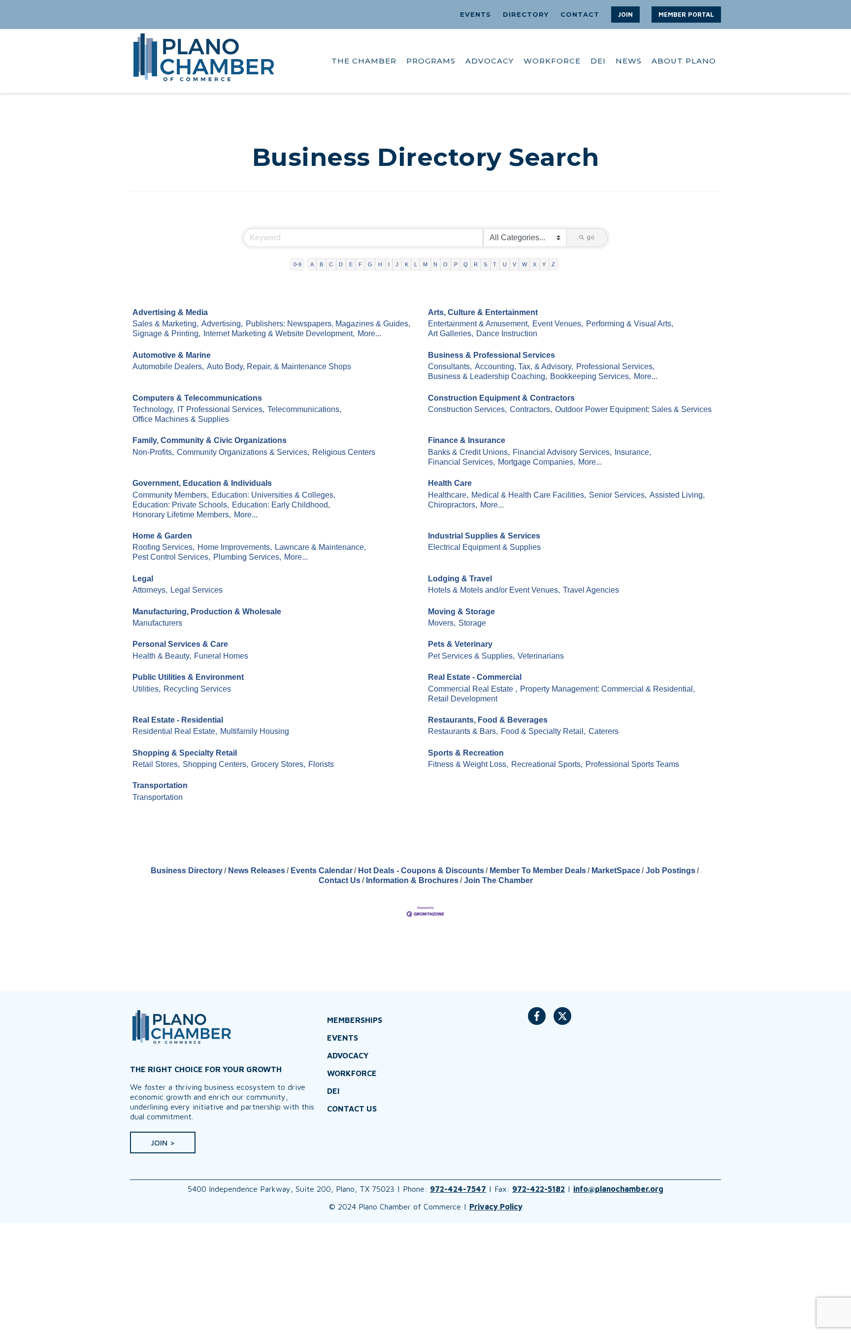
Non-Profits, (153, 452)
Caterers (604, 731)
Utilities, (146, 689)
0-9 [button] (297, 264)
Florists (321, 764)
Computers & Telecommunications (197, 398)
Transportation (160, 785)
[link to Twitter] (562, 1020)
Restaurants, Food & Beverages (488, 720)
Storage (472, 623)
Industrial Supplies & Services (484, 536)
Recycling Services (197, 689)
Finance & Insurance (466, 440)
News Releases (256, 870)
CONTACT (579, 14)
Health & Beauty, (161, 656)
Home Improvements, (234, 547)
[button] (625, 14)
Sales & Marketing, (165, 323)
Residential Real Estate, (174, 731)
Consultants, (450, 366)
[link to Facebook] (537, 1020)
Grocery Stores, (278, 764)
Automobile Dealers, (168, 366)
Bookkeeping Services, (590, 376)
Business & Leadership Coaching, (487, 376)
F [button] (360, 264)
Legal (142, 578)
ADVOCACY (489, 60)
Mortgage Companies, (536, 462)
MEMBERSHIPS (354, 1020)
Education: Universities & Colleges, (273, 495)
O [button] (445, 264)
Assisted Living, (677, 495)
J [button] (396, 264)
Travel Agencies (591, 590)
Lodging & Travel (460, 578)
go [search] (591, 237)
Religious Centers (343, 452)
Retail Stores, (156, 764)
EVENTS (475, 14)
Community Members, (170, 495)
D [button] (341, 264)
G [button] (370, 264)
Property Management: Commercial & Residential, (607, 689)
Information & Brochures (412, 880)
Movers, (442, 623)
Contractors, (531, 409)
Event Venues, (557, 323)
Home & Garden (162, 536)
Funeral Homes (221, 656)
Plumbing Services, (247, 557)
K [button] (406, 264)
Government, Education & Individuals (202, 483)
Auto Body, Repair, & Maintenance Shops (279, 366)
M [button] (425, 264)
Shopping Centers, (215, 764)
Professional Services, (615, 366)
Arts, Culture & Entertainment (483, 312)
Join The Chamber (498, 880)
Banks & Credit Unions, (469, 452)
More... (369, 333)
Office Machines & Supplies (180, 419)
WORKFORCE (552, 60)
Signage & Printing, (166, 333)
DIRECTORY (526, 14)
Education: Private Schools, (180, 505)
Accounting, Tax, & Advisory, (524, 366)
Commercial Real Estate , (472, 689)
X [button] (534, 264)
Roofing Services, (163, 547)
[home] (204, 61)
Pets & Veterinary (460, 644)
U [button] (505, 264)
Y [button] (544, 264)
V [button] (514, 264)
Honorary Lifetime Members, (181, 514)
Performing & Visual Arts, (629, 323)
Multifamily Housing (254, 731)
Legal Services (196, 590)
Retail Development (462, 699)
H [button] (380, 264)
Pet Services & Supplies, (471, 656)
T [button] (494, 264)
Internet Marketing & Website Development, (279, 333)
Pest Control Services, (171, 557)
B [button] (321, 264)
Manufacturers (157, 623)
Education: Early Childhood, (281, 505)
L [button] (415, 264)
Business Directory (187, 870)
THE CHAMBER (363, 60)
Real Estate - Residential (177, 720)
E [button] (351, 264)
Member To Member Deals (538, 870)
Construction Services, (467, 409)
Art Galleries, (450, 333)
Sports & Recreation (466, 753)
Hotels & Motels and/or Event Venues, (494, 590)
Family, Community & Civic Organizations (209, 440)
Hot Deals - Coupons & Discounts (421, 870)
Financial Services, (461, 462)
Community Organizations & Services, (243, 452)
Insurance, (633, 452)
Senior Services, (618, 495)
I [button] (389, 264)
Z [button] (553, 264)
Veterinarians (541, 656)
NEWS (629, 60)
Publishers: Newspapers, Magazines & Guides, (328, 323)
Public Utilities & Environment (188, 677)
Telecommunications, (304, 409)
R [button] (476, 264)
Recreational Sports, (547, 764)
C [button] (331, 264)
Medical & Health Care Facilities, (528, 495)
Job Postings (670, 870)
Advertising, (222, 323)
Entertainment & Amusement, (478, 323)
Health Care (450, 483)
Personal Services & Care (180, 644)
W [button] (524, 264)
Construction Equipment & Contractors (501, 398)
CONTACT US (352, 1108)
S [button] (485, 264)
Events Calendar (322, 870)
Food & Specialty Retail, (543, 731)
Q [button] (465, 264)
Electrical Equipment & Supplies (484, 547)
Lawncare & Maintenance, (320, 547)
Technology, (153, 409)
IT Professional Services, (220, 409)
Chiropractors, (452, 505)
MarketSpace (615, 870)
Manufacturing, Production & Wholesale (206, 611)
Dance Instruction (506, 333)
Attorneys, (149, 590)
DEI (598, 60)
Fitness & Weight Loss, (468, 764)
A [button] (312, 264)
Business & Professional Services (491, 355)
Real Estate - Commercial (475, 677)
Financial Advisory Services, (562, 452)
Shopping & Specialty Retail (184, 753)
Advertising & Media (170, 312)
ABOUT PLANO (684, 60)
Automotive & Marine (171, 355)
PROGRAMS (431, 60)
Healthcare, (448, 495)
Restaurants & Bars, (463, 731)
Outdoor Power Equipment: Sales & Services (633, 409)
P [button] (456, 264)
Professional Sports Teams (632, 764)
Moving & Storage (461, 611)
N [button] (435, 264)
